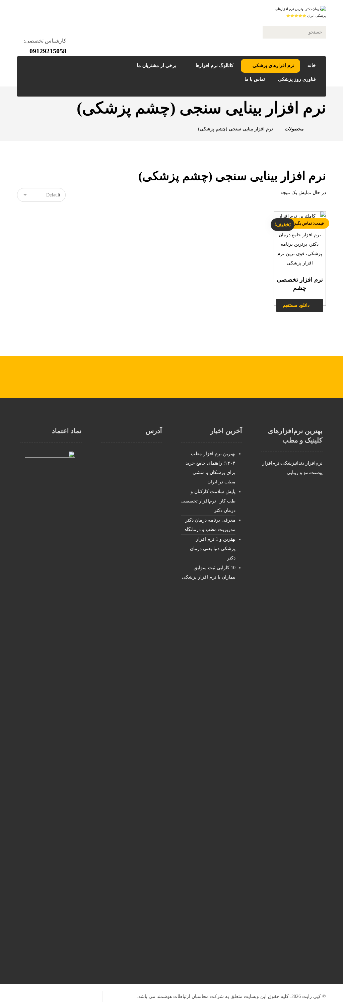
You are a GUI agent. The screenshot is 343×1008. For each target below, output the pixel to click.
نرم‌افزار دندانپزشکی (302, 463)
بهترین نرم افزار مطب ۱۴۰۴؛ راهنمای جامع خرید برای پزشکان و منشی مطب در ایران (210, 467)
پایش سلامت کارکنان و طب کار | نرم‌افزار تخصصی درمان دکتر (208, 501)
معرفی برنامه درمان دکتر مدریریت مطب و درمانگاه (210, 525)
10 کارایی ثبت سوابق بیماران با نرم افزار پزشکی (208, 572)
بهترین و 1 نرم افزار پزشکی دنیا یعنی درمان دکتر (212, 548)
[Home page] (317, 128)
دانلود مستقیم (296, 305)
